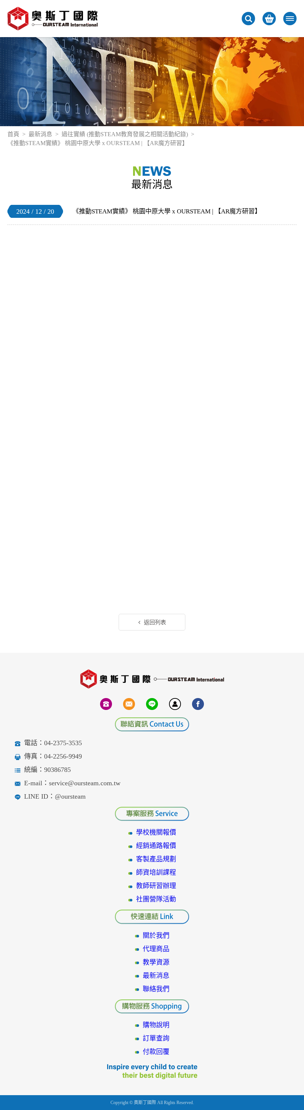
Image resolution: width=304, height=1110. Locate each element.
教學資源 (156, 962)
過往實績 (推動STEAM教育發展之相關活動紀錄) (125, 134)
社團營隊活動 (156, 899)
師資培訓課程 (156, 872)
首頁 (13, 134)
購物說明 (156, 1025)
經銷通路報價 (156, 845)
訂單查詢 (156, 1038)
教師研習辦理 (156, 886)
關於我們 (156, 935)
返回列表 (155, 622)
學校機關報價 (156, 832)
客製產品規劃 (156, 859)
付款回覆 (156, 1051)
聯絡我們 (156, 989)
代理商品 (156, 949)
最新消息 (40, 134)
